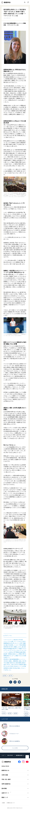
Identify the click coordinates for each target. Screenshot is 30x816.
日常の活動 (5, 775)
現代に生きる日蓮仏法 (14, 726)
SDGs (27, 713)
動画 (16, 713)
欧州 (5, 675)
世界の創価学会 (6, 784)
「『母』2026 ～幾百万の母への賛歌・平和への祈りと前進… (11, 708)
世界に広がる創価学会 (14, 741)
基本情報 (4, 788)
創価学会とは (5, 770)
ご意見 (3, 802)
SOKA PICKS (10, 755)
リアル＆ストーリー (14, 733)
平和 (11, 675)
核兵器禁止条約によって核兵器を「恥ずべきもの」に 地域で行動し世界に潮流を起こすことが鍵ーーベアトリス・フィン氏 (20, 755)
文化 (4, 713)
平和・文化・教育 (6, 779)
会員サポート (5, 793)
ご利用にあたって (10, 802)
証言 (27, 715)
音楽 (10, 713)
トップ (3, 755)
